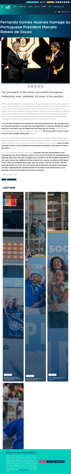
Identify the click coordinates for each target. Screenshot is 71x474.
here (15, 175)
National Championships (7, 18)
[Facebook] (29, 87)
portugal (4, 179)
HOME (15, 6)
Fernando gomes (11, 179)
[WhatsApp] (35, 87)
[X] (32, 87)
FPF (2, 104)
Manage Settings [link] (23, 469)
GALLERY (51, 2)
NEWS (50, 6)
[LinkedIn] (38, 87)
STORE (43, 2)
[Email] (42, 87)
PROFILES (37, 6)
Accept (42, 461)
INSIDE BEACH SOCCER (58, 6)
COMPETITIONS (22, 6)
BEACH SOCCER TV (33, 2)
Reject (50, 461)
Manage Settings (59, 461)
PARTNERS (43, 6)
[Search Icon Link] (55, 12)
